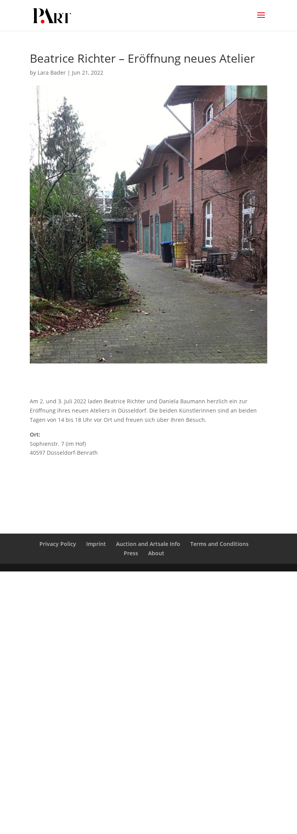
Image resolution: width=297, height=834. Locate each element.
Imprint (96, 543)
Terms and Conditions (219, 543)
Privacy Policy (57, 543)
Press (131, 553)
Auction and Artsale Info (148, 543)
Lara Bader (52, 72)
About (156, 553)
